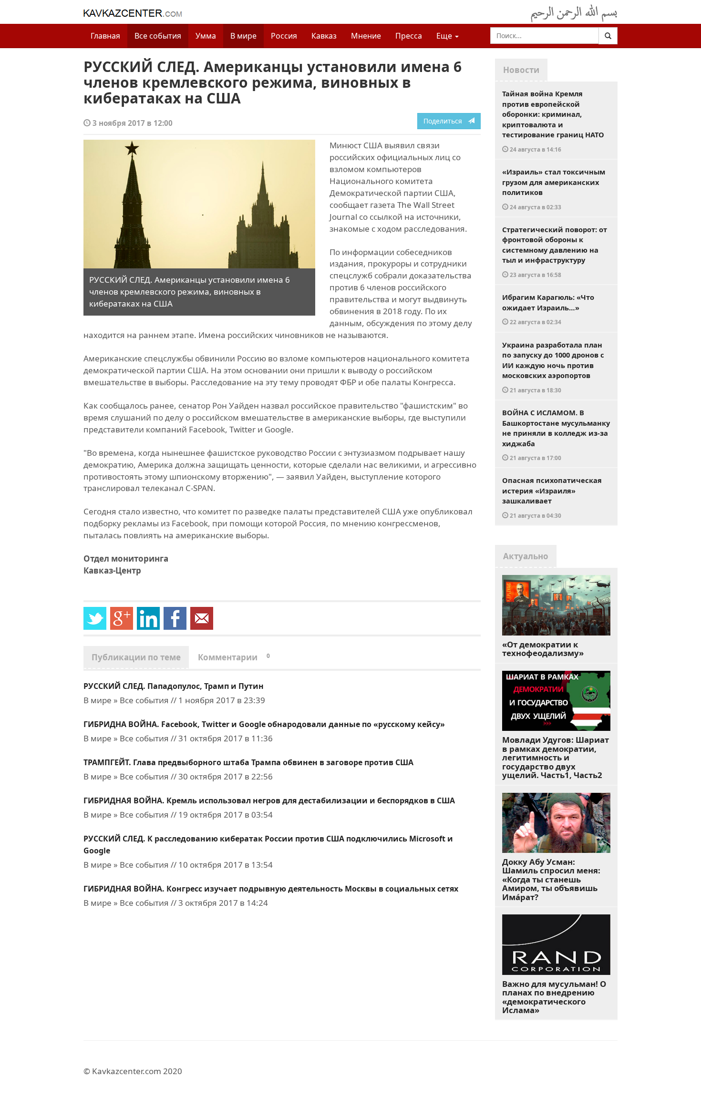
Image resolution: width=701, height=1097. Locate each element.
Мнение (366, 36)
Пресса (408, 36)
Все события (157, 36)
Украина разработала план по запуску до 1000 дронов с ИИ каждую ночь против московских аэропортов (553, 367)
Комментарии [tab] (234, 657)
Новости (521, 69)
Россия (284, 36)
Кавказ (324, 36)
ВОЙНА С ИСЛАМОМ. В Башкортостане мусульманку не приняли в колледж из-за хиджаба (556, 434)
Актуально (525, 556)
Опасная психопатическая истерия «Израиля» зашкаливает (552, 497)
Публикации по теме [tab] (136, 657)
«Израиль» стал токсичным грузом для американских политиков (553, 189)
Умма (206, 36)
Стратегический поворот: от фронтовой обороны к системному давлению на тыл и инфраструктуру (554, 251)
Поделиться (445, 120)
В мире (243, 36)
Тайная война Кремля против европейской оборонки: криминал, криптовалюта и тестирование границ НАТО (553, 121)
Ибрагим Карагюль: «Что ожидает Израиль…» (548, 309)
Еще (445, 36)
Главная (105, 36)
